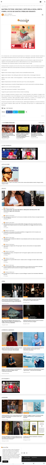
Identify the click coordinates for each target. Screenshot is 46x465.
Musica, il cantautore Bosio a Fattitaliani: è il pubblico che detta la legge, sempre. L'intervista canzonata (11, 370)
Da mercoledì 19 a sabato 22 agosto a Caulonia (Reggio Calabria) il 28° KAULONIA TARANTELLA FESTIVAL (23, 274)
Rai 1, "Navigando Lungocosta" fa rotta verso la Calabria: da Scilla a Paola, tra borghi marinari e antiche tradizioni (24, 217)
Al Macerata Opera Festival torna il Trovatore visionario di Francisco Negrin (33, 321)
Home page (3, 5)
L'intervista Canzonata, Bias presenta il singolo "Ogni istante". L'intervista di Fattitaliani (33, 370)
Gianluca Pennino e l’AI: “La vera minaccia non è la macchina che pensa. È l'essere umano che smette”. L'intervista (12, 416)
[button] (45, 2)
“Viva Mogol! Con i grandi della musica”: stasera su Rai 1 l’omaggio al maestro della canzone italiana (23, 260)
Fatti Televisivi (9, 5)
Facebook (10, 112)
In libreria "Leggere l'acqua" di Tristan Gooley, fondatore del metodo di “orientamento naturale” (33, 416)
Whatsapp (22, 112)
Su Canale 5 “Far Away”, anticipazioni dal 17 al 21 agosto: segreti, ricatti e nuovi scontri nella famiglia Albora (23, 253)
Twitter (16, 112)
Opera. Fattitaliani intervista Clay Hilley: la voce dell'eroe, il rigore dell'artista (32, 300)
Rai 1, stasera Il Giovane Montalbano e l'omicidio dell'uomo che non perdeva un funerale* (37, 135)
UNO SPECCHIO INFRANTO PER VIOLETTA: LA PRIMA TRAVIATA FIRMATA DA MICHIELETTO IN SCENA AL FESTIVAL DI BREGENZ (11, 321)
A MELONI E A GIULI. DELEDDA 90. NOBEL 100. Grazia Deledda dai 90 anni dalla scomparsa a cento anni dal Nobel (23, 239)
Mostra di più (41, 122)
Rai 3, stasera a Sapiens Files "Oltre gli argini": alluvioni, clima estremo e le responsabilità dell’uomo (22, 246)
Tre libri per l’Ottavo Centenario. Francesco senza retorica (32, 437)
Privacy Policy (27, 457)
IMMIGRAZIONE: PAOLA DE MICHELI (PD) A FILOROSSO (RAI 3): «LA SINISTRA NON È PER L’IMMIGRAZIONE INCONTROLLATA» (8, 135)
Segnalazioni (34, 457)
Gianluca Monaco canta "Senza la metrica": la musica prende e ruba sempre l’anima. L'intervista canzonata (33, 349)
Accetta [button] (5, 461)
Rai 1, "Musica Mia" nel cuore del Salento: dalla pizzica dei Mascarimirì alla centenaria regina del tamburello (22, 210)
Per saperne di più (6, 459)
